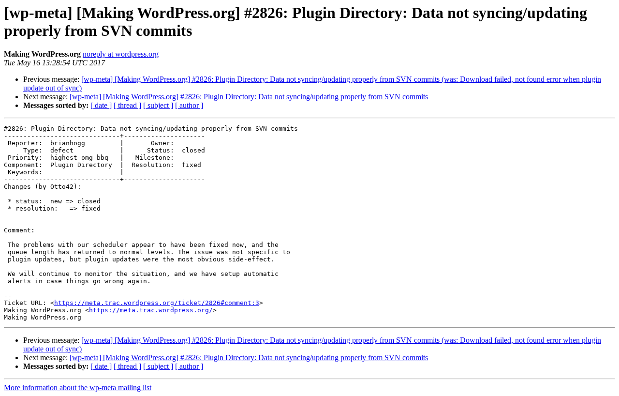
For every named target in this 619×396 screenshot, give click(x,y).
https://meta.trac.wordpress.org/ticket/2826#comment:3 (156, 302)
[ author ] (189, 105)
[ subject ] (158, 105)
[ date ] (101, 105)
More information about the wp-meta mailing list (77, 387)
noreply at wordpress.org (121, 54)
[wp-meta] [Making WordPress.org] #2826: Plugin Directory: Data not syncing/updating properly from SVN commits (249, 96)
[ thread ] (127, 105)
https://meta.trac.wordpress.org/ (151, 310)
